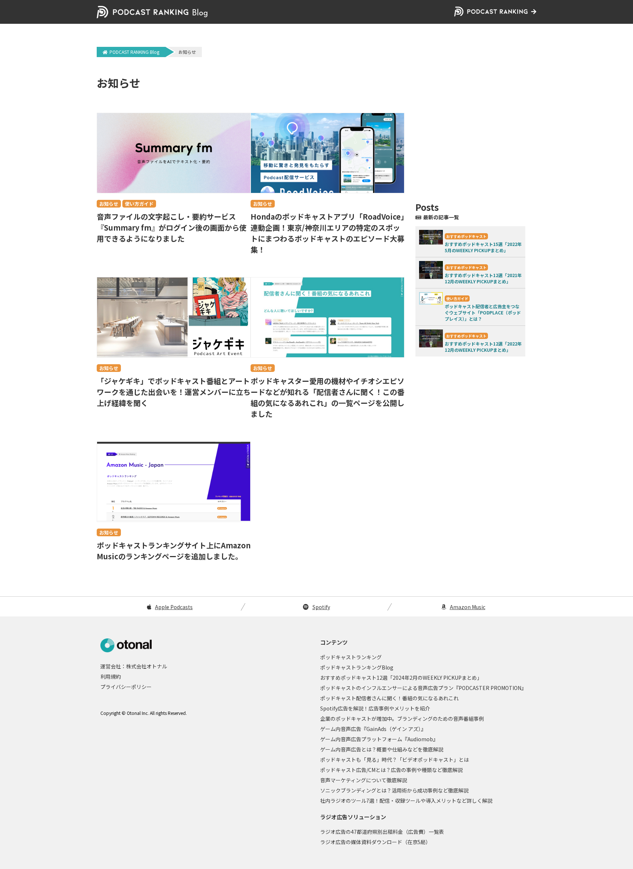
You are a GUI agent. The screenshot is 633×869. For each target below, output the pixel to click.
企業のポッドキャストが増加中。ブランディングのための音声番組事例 (402, 718)
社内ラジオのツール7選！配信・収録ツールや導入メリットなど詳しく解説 (406, 800)
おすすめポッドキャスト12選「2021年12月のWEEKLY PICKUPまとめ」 (483, 278)
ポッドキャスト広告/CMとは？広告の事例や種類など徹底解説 (391, 769)
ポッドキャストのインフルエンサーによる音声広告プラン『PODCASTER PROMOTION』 (423, 687)
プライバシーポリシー (126, 686)
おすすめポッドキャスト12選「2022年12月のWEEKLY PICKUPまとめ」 (483, 346)
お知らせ (108, 203)
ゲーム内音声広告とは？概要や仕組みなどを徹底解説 (381, 749)
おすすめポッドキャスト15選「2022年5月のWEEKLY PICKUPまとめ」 (483, 247)
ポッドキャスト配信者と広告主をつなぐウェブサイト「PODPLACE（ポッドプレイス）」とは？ (483, 312)
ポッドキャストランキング (351, 657)
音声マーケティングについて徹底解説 (363, 780)
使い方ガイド (139, 203)
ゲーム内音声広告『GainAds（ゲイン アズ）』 (373, 728)
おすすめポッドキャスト (466, 236)
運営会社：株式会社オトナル (133, 666)
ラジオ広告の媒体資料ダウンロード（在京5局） (375, 842)
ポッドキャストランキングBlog (356, 667)
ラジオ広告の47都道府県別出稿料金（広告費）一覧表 (382, 831)
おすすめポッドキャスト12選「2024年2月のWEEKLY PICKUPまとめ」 (401, 677)
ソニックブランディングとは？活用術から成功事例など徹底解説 (394, 790)
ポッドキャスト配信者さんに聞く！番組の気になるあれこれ (389, 698)
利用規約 (110, 676)
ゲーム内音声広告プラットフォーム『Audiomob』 (379, 739)
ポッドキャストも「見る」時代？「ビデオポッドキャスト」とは (394, 759)
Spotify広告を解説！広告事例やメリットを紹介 (375, 708)
